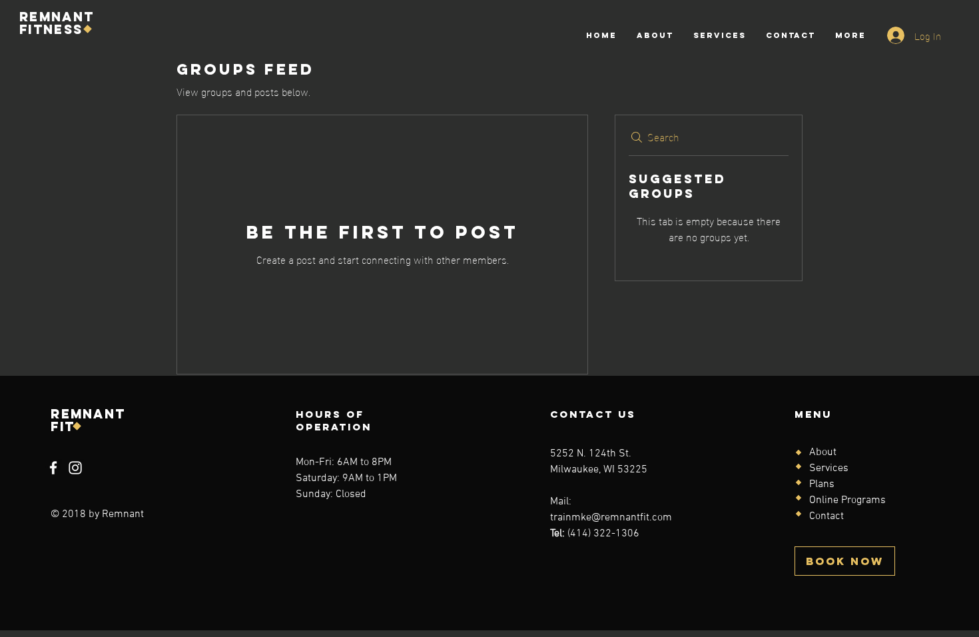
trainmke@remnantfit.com (611, 517)
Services (828, 468)
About (822, 452)
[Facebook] (53, 467)
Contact (826, 516)
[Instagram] (75, 467)
